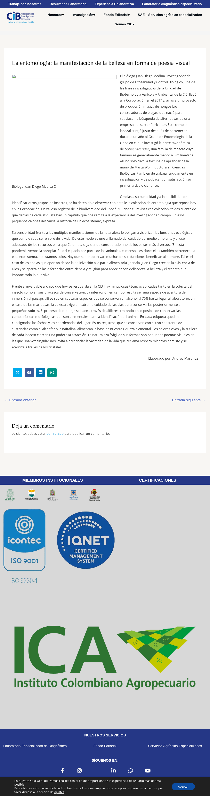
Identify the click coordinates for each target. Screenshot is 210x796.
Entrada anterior (20, 400)
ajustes (59, 792)
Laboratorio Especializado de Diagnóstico (35, 746)
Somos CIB (123, 24)
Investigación (82, 15)
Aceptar (183, 786)
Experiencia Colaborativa (114, 4)
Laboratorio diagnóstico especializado (172, 4)
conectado (55, 433)
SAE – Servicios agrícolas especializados (170, 15)
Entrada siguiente (188, 400)
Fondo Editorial (116, 15)
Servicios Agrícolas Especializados (175, 746)
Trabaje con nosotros (24, 4)
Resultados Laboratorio (68, 4)
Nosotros (55, 15)
